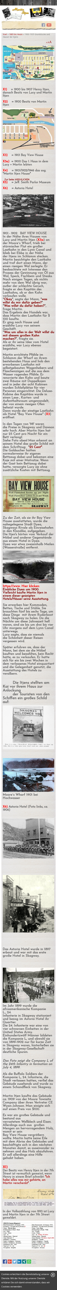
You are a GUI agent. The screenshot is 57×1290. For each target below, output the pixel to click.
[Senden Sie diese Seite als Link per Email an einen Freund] (34, 1261)
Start (5, 34)
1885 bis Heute (16, 34)
